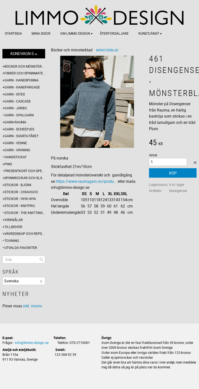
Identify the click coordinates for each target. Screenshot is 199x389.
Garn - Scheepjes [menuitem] (19, 129)
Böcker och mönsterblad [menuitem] (24, 66)
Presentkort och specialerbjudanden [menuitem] (24, 170)
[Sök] (41, 259)
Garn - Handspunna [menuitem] (21, 80)
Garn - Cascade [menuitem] (17, 101)
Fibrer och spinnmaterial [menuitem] (24, 73)
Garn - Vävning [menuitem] (17, 150)
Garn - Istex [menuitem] (14, 94)
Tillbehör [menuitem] (13, 226)
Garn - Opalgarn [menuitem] (19, 115)
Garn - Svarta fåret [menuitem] (21, 136)
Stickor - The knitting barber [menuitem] (24, 212)
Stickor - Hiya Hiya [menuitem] (20, 198)
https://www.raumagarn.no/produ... (86, 181)
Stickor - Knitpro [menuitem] (19, 205)
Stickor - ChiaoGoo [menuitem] (21, 192)
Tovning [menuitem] (11, 240)
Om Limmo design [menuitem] (75, 33)
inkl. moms (32, 306)
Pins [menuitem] (8, 164)
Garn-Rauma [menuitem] (15, 122)
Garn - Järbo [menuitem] (15, 108)
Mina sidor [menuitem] (41, 33)
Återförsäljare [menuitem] (114, 33)
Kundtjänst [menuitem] (148, 33)
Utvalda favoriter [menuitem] (20, 247)
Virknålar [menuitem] (13, 219)
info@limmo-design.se (32, 342)
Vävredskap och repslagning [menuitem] (24, 233)
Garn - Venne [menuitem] (15, 143)
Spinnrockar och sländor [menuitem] (24, 177)
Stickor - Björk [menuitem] (18, 185)
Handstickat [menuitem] (15, 157)
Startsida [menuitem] (13, 33)
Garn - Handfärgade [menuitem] (22, 87)
